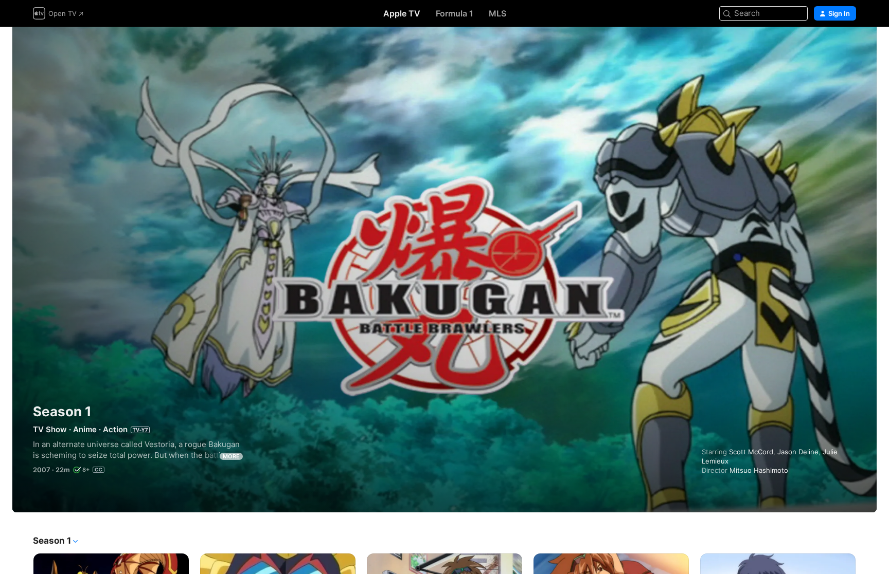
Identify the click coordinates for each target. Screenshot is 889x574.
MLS (497, 13)
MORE (231, 456)
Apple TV (401, 13)
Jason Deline (798, 452)
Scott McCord (751, 452)
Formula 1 (454, 13)
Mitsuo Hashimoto (759, 470)
